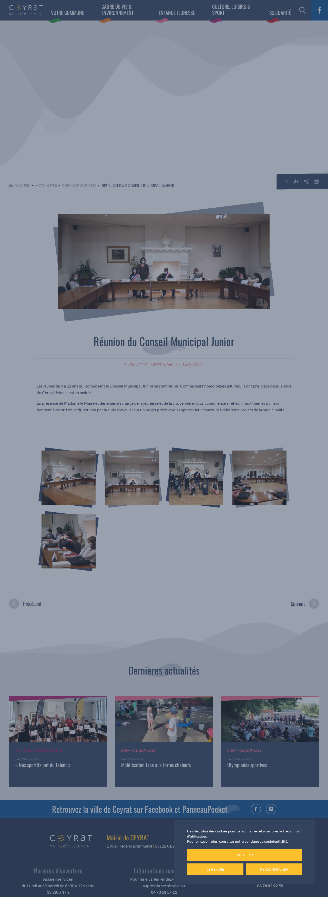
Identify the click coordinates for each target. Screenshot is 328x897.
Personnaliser (274, 869)
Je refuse (215, 869)
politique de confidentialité (265, 841)
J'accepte (245, 855)
